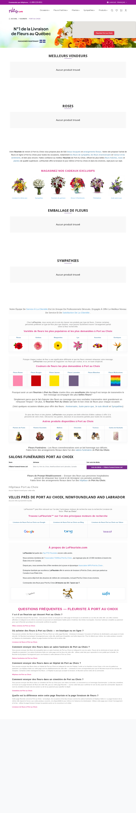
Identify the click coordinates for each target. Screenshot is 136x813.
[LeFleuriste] (16, 10)
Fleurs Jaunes (54, 372)
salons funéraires (84, 450)
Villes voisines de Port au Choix (23, 626)
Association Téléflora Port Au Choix (58, 558)
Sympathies (89, 10)
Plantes (75, 10)
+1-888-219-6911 (35, 2)
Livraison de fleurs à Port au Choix (24, 642)
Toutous (96, 428)
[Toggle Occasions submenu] (49, 10)
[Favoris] (116, 10)
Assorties (97, 337)
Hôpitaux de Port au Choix (21, 674)
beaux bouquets (74, 152)
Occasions (44, 10)
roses (120, 158)
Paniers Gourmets (39, 428)
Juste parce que (86, 406)
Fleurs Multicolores (116, 372)
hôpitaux (84, 480)
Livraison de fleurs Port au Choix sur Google (29, 522)
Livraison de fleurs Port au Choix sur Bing (68, 522)
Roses (18, 337)
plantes (16, 161)
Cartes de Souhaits (116, 428)
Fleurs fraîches (60, 10)
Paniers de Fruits (19, 428)
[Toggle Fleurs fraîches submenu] (67, 10)
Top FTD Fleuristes (50, 553)
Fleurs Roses (18, 372)
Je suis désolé (101, 406)
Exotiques (117, 337)
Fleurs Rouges (36, 372)
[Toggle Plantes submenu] (79, 10)
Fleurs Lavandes (74, 372)
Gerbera (38, 337)
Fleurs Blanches (94, 372)
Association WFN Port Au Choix (91, 565)
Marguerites (58, 337)
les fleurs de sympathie (80, 155)
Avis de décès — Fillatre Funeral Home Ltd (106, 467)
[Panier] (121, 10)
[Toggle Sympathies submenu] (94, 10)
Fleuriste (23, 19)
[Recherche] (111, 10)
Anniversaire (71, 406)
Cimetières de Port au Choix (22, 690)
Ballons (59, 428)
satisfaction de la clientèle (76, 313)
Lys (78, 337)
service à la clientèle (37, 309)
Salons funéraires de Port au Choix (24, 658)
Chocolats (77, 428)
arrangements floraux (92, 152)
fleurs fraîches (111, 158)
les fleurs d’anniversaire (101, 155)
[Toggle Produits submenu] (107, 10)
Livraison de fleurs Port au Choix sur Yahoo (107, 522)
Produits (102, 10)
